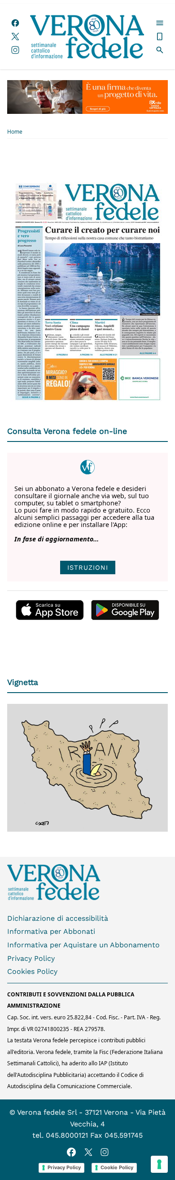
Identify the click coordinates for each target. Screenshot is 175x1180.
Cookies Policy (32, 971)
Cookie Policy (117, 1167)
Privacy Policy (31, 958)
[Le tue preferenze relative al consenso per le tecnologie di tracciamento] (159, 1164)
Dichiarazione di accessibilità (57, 918)
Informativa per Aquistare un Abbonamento (83, 945)
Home (14, 131)
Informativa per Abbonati (51, 931)
